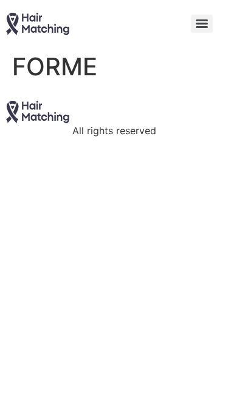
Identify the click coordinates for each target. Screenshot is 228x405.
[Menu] (202, 24)
